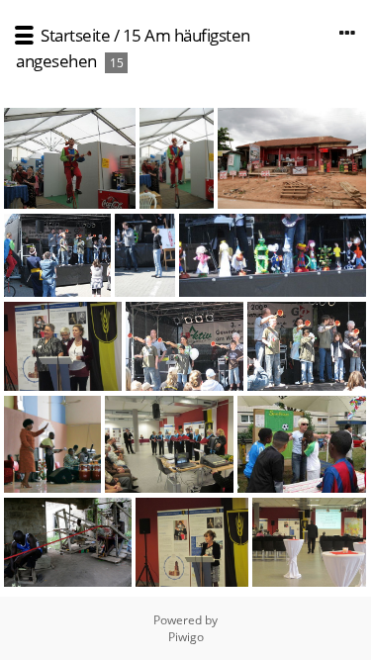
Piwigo (186, 636)
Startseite (75, 35)
